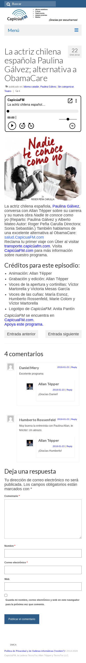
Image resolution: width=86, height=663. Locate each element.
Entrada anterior (21, 334)
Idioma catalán (31, 86)
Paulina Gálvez (48, 86)
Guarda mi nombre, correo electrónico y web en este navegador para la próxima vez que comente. (42, 602)
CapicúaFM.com (18, 250)
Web (6, 579)
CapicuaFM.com (18, 320)
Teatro (7, 91)
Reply (74, 367)
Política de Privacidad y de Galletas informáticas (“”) (34, 651)
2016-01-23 (63, 367)
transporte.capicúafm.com (27, 246)
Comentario (12, 496)
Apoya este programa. (23, 324)
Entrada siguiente (63, 334)
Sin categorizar (66, 86)
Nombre (9, 545)
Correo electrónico (16, 562)
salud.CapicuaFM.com (24, 237)
